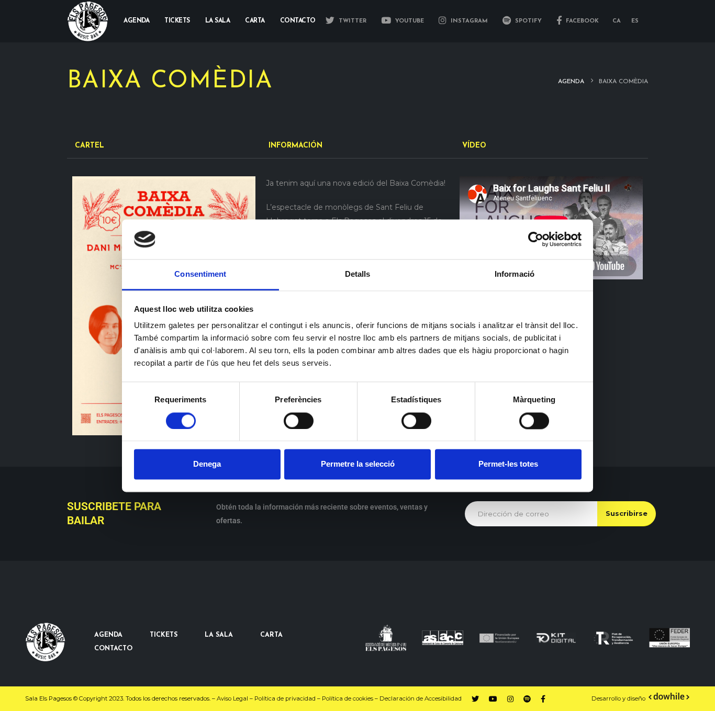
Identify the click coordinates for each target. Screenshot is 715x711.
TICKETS (163, 635)
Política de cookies (347, 698)
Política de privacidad (285, 698)
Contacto (298, 21)
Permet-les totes (508, 464)
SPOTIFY (527, 21)
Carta (255, 21)
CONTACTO (113, 649)
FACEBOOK (581, 21)
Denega (207, 464)
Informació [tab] (514, 274)
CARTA (271, 635)
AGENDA (108, 635)
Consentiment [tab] (200, 274)
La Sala (217, 21)
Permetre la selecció (358, 464)
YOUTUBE (408, 21)
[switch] (299, 420)
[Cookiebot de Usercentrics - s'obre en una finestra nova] (536, 239)
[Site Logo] (88, 21)
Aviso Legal (232, 698)
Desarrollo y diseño (618, 698)
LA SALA (219, 635)
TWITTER (351, 21)
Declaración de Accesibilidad (420, 698)
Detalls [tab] (358, 274)
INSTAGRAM (468, 21)
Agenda (136, 21)
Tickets (177, 21)
